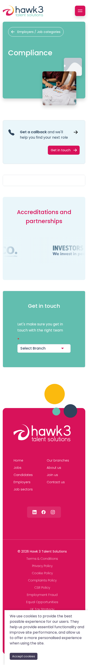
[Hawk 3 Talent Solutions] (42, 432)
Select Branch (33, 348)
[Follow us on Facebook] (43, 512)
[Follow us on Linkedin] (34, 512)
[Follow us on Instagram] (52, 512)
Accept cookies (23, 656)
